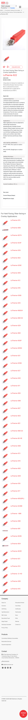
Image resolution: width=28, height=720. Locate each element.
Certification (18, 608)
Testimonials (18, 612)
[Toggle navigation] (20, 7)
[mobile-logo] (5, 3)
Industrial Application (6, 644)
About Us (4, 602)
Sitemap (17, 621)
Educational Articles (19, 602)
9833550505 (6, 661)
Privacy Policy (5, 627)
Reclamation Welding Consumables (12, 10)
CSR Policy (4, 608)
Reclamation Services (6, 641)
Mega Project (5, 621)
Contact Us (23, 714)
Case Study (18, 605)
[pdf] (7, 67)
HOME (1, 10)
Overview (4, 605)
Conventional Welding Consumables (10, 638)
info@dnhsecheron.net (8, 664)
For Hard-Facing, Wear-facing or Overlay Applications (11, 12)
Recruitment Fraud (6, 618)
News (16, 615)
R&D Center (4, 615)
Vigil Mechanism (5, 612)
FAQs (16, 618)
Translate (12, 8)
